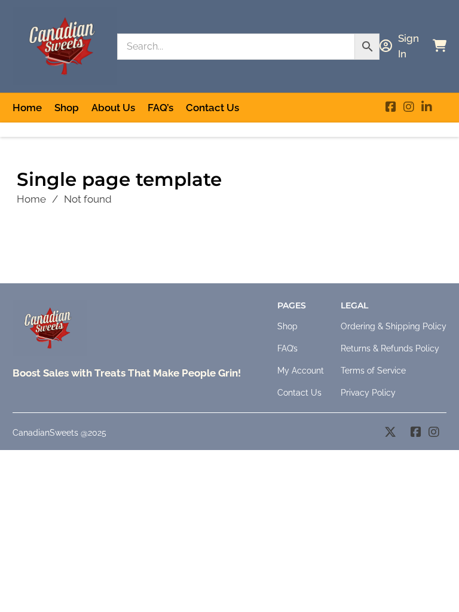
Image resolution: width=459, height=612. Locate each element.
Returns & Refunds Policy (390, 348)
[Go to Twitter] (390, 433)
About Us (113, 108)
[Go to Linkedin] (426, 107)
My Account (300, 370)
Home (27, 108)
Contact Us (212, 108)
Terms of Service (373, 370)
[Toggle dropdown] (386, 46)
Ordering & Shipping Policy (393, 326)
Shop (66, 108)
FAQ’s (160, 108)
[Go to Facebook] (390, 107)
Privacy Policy (368, 392)
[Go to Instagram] (408, 107)
